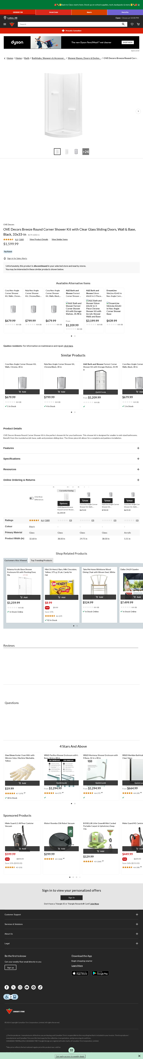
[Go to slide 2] (66, 151)
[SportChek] (54, 12)
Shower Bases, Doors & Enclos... (84, 58)
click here (68, 345)
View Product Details (39, 239)
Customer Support (13, 914)
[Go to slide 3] (76, 151)
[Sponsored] (71, 42)
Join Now (94, 904)
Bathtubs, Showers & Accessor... (48, 58)
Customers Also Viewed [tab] (15, 560)
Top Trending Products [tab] (41, 560)
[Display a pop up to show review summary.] (25, 793)
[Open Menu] (4, 24)
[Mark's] (89, 12)
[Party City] (125, 12)
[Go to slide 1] (57, 151)
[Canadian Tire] (18, 12)
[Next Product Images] (138, 111)
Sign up (10, 967)
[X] (13, 987)
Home (10, 58)
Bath (26, 58)
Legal (7, 943)
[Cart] (138, 24)
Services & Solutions (14, 924)
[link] (14, 239)
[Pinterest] (33, 987)
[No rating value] (63, 520)
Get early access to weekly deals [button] (70, 1056)
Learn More (77, 965)
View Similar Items (60, 239)
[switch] (33, 498)
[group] (49, 607)
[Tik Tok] (40, 987)
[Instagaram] (20, 987)
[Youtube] (27, 987)
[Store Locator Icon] (5, 18)
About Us (9, 934)
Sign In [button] (71, 897)
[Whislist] (132, 24)
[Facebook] (6, 987)
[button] (123, 24)
